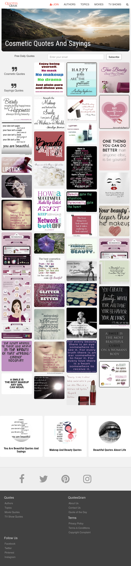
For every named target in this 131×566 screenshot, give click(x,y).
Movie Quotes (12, 512)
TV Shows (114, 4)
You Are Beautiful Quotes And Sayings (21, 450)
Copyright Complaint (80, 532)
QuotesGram (11, 4)
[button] (127, 4)
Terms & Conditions (79, 528)
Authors (69, 4)
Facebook (10, 543)
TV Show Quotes (14, 516)
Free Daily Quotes (24, 56)
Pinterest (9, 552)
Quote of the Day (78, 512)
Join (56, 4)
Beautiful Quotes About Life (109, 450)
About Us (73, 503)
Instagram (10, 557)
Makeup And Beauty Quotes (65, 450)
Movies (98, 4)
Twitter (8, 548)
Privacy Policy (76, 523)
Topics (85, 4)
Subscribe (114, 57)
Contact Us (75, 507)
